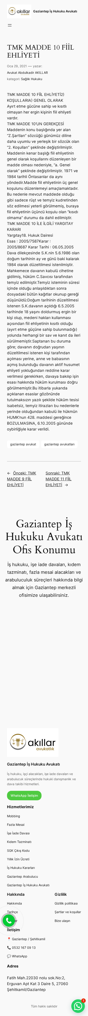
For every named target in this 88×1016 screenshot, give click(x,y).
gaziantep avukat (23, 444)
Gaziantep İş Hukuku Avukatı (55, 11)
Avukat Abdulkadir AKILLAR (27, 72)
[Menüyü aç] (9, 25)
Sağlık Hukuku (31, 79)
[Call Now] (8, 920)
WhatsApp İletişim (24, 795)
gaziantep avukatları (59, 444)
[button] (78, 1006)
